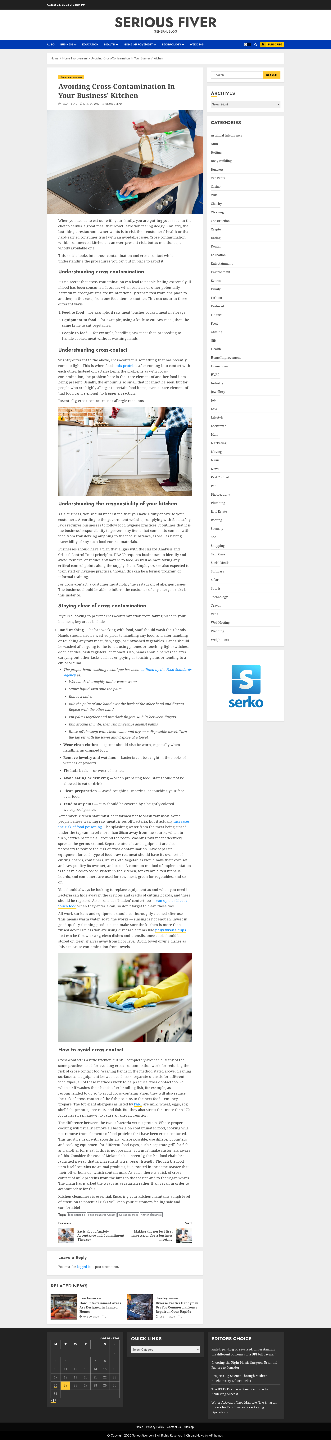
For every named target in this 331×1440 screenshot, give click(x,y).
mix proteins (126, 365)
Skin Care (218, 554)
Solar (215, 580)
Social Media (220, 563)
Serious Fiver (165, 22)
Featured (217, 306)
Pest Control (220, 477)
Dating (216, 238)
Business (67, 44)
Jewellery (218, 392)
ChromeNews (195, 1435)
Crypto (216, 229)
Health (109, 44)
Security (217, 528)
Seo (213, 537)
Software (217, 571)
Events (216, 281)
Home (139, 1427)
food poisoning (76, 1215)
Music (215, 460)
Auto (51, 44)
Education (90, 44)
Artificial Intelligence (226, 135)
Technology (171, 44)
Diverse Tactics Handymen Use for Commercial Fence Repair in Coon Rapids (177, 1307)
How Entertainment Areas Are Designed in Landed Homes (100, 1307)
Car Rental (218, 178)
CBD (214, 195)
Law (214, 409)
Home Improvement (138, 44)
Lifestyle (217, 417)
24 (55, 1385)
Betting (216, 152)
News (215, 469)
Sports (215, 588)
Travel (215, 605)
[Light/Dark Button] (247, 44)
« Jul (53, 1400)
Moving (216, 452)
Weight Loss (220, 640)
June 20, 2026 (91, 1316)
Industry (217, 383)
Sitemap (189, 1427)
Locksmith (218, 426)
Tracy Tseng (69, 104)
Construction (220, 221)
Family (216, 289)
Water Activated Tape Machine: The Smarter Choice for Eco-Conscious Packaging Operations (244, 1407)
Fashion (216, 298)
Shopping (218, 546)
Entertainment (222, 263)
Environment (220, 272)
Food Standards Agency (101, 1215)
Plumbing (218, 503)
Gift (213, 340)
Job (213, 400)
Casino (215, 186)
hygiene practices (128, 1215)
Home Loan (219, 366)
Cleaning (217, 212)
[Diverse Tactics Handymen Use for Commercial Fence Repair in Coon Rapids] (140, 1307)
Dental (215, 246)
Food (214, 323)
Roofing (216, 520)
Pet (213, 486)
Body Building (221, 161)
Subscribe (275, 44)
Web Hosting (220, 622)
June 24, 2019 (91, 104)
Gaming (216, 332)
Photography (220, 494)
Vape (214, 614)
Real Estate (219, 511)
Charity (216, 203)
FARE (138, 1104)
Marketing (219, 443)
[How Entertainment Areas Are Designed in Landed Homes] (64, 1307)
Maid (214, 434)
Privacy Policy (155, 1427)
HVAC (215, 375)
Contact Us (174, 1427)
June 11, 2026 (167, 1316)
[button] (255, 44)
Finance (216, 315)
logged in (84, 1267)
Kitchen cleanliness (151, 1215)
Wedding (197, 44)
